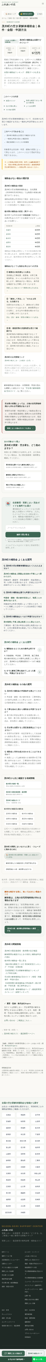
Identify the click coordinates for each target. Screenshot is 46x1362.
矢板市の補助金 (27, 824)
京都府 (23, 1167)
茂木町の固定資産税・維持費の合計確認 (21, 951)
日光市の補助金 (11, 824)
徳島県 (37, 1186)
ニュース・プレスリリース (34, 1281)
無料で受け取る (23, 535)
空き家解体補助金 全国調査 (34, 1278)
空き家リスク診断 (8, 1275)
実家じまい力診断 (8, 1271)
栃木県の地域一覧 (15, 785)
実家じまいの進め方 (15, 1353)
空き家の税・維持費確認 (10, 1283)
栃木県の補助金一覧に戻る (15, 961)
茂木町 (25, 18)
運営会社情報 (29, 1326)
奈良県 (23, 1173)
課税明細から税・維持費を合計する (18, 869)
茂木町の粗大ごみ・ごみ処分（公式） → (19, 360)
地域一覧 (11, 18)
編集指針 (28, 1322)
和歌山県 (37, 1173)
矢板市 (8, 230)
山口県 (23, 1186)
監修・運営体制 (30, 1318)
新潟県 (37, 1141)
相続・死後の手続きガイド (34, 1263)
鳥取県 (8, 1180)
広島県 (8, 1186)
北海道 (8, 1115)
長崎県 (37, 1199)
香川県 (8, 1193)
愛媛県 (23, 1193)
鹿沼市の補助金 (27, 819)
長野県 (23, 1154)
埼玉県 (23, 1134)
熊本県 (8, 1206)
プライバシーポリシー (30, 539)
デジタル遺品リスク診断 (10, 1267)
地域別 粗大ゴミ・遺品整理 (11, 1326)
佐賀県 (23, 1199)
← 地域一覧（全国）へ (10, 1030)
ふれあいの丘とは (31, 1256)
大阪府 (37, 1167)
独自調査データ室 (31, 1267)
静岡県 (8, 1160)
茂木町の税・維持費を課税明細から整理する (23, 930)
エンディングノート (8, 1322)
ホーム (4, 18)
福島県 (8, 1128)
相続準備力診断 (7, 1279)
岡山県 (37, 1180)
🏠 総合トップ (10, 14)
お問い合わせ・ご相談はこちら (18, 1020)
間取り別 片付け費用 (32, 1299)
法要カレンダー (7, 1263)
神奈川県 (23, 1141)
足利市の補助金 (11, 813)
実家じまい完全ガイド (32, 1260)
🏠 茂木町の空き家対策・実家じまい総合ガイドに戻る (22, 856)
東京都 (8, 1141)
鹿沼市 (8, 246)
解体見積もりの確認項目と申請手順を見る (21, 863)
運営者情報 (28, 1314)
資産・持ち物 (6, 1318)
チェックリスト (7, 1314)
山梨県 (8, 1154)
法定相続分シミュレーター (11, 1260)
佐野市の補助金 (11, 819)
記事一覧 (28, 1296)
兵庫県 (8, 1173)
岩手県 (37, 1115)
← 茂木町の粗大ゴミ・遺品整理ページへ (18, 1034)
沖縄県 (23, 1212)
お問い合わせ (29, 1329)
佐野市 (8, 242)
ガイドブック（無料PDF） (34, 1285)
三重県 (37, 1160)
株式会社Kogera (11, 1046)
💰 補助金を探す (26, 14)
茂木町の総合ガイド (13, 801)
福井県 (37, 1147)
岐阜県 (37, 1154)
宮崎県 (37, 1206)
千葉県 (37, 1134)
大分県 (23, 1206)
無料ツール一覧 (7, 1256)
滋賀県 (8, 1167)
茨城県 (23, 1128)
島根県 (23, 1180)
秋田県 (23, 1121)
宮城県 (8, 1121)
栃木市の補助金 (27, 813)
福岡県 (8, 1199)
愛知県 (23, 1160)
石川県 (23, 1147)
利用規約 (28, 1337)
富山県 (8, 1147)
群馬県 (8, 1134)
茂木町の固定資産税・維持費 (16, 793)
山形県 (37, 1121)
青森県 (23, 1115)
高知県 (37, 1193)
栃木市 (8, 238)
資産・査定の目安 (8, 1286)
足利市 (8, 234)
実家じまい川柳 (30, 1303)
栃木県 (19, 18)
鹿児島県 (8, 1212)
